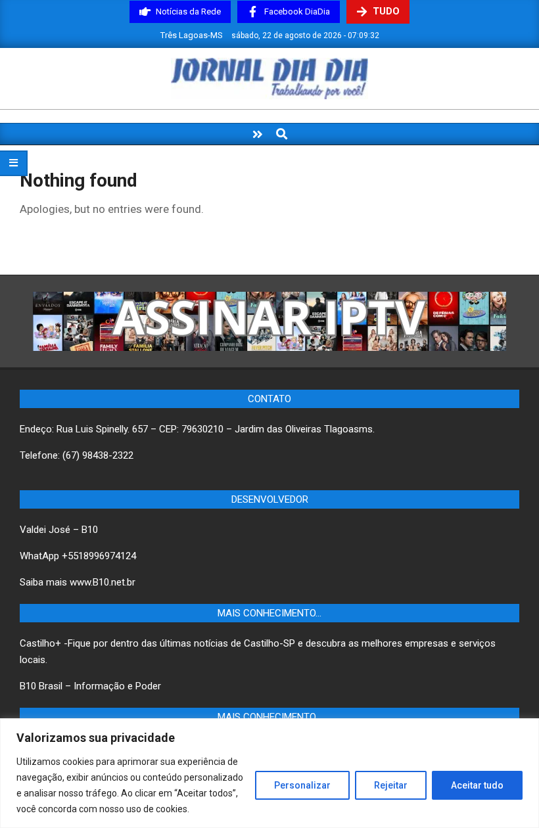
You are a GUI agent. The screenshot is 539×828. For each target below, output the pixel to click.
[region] (269, 773)
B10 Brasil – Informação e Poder (90, 686)
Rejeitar (391, 785)
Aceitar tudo (477, 785)
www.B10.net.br (102, 582)
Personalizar (302, 785)
